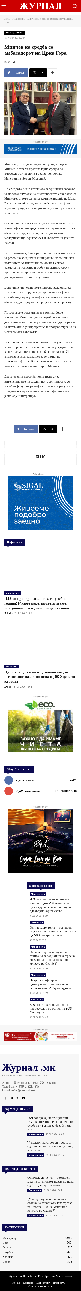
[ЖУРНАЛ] (40, 6)
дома (7, 18)
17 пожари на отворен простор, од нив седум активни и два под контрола (50, 1146)
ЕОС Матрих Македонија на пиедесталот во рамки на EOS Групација (51, 1008)
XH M (11, 62)
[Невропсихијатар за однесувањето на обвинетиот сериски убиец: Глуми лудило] (15, 982)
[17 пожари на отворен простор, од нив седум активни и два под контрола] (13, 1149)
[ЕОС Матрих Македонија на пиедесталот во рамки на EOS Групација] (15, 1006)
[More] (52, 72)
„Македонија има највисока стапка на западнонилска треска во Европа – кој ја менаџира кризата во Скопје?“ (52, 957)
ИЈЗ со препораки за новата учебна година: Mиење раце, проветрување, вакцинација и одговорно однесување (37, 603)
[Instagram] (11, 1098)
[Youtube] (23, 1098)
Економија (12, 666)
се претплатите (66, 791)
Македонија (18, 18)
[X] (17, 1098)
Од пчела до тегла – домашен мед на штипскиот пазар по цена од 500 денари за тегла (39, 676)
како (73, 780)
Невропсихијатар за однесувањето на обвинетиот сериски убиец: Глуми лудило (50, 984)
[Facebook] (5, 1098)
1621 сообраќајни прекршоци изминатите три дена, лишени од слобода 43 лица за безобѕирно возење (50, 1123)
